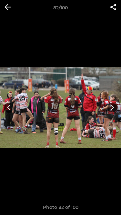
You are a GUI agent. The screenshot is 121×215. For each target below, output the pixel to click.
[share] (113, 7)
